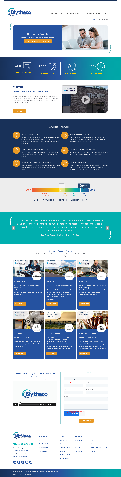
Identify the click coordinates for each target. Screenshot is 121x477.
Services (64, 13)
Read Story (84, 353)
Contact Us (78, 451)
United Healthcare (52, 471)
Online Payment (65, 458)
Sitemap (42, 471)
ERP (40, 440)
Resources (95, 437)
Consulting (63, 440)
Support (93, 451)
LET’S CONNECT (19, 111)
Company (106, 13)
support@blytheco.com (20, 456)
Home (94, 19)
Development (64, 444)
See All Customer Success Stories (37, 41)
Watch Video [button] (19, 304)
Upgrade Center (65, 455)
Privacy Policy (17, 471)
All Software (43, 451)
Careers (77, 444)
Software (55, 13)
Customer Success (77, 13)
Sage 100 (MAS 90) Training (99, 447)
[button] (85, 99)
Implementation (65, 447)
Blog (92, 440)
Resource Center (93, 13)
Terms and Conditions (31, 471)
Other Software (44, 447)
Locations (78, 447)
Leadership (78, 440)
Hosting (62, 451)
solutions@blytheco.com (20, 450)
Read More (51, 353)
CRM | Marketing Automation (48, 444)
